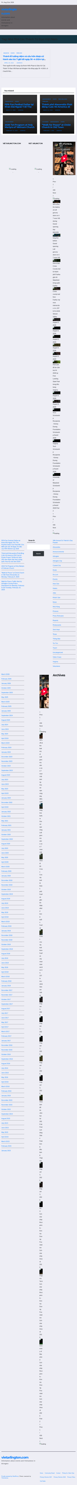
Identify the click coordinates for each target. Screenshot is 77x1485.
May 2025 (4, 697)
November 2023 (6, 761)
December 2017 (6, 990)
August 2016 (5, 1063)
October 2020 (6, 834)
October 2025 (6, 688)
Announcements (46, 99)
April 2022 (4, 807)
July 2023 (4, 779)
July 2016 (4, 1068)
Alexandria (45, 121)
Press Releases (62, 99)
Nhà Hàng (56, 606)
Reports (55, 620)
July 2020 (4, 848)
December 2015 (6, 1100)
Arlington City (9, 101)
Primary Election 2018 (60, 1477)
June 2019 (5, 908)
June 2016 (5, 1073)
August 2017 (5, 1008)
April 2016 (4, 1082)
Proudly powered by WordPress (10, 1476)
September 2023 (7, 770)
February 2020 (6, 871)
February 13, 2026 (12, 130)
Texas (55, 634)
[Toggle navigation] (37, 32)
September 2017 (7, 1004)
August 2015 (5, 1118)
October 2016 (6, 1054)
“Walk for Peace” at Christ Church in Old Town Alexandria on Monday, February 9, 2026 (12, 575)
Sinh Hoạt (56, 629)
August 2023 (5, 775)
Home (41, 1473)
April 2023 (4, 793)
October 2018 (6, 944)
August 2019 (5, 898)
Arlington (6, 53)
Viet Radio (43, 1481)
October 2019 (6, 889)
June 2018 (5, 963)
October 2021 (6, 816)
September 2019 (7, 894)
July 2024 (4, 724)
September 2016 (7, 1059)
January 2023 (6, 798)
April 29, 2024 (9, 63)
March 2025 (5, 702)
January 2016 (6, 1095)
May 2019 (4, 912)
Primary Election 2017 (46, 1477)
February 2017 (6, 1036)
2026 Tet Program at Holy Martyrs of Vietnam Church (19, 126)
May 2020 (4, 857)
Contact (58, 1473)
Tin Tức (55, 643)
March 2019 (5, 921)
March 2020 (5, 866)
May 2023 (4, 789)
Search (31, 540)
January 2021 (6, 830)
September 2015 (7, 1114)
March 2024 (5, 743)
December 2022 (6, 802)
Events (13, 53)
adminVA (19, 63)
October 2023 (6, 766)
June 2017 (5, 1018)
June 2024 (5, 729)
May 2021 (4, 821)
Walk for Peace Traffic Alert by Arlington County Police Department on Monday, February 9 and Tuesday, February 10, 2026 (12, 585)
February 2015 (6, 1146)
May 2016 (4, 1077)
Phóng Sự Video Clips (68, 1473)
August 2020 (5, 844)
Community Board (50, 1473)
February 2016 (6, 1091)
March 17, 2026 (11, 110)
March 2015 (5, 1141)
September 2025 (7, 692)
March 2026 (5, 674)
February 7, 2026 (48, 130)
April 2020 (4, 862)
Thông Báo (19, 53)
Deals (55, 570)
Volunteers (56, 666)
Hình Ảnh (56, 584)
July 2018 (4, 958)
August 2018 (5, 953)
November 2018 (6, 940)
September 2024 (7, 715)
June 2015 (5, 1127)
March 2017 (5, 1031)
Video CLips (57, 657)
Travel (55, 648)
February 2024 (6, 747)
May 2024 (4, 734)
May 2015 (4, 1132)
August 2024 (5, 720)
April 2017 (4, 1027)
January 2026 (6, 683)
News (55, 602)
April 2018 (4, 972)
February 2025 (6, 706)
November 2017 (6, 995)
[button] (70, 32)
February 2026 (6, 679)
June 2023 (5, 784)
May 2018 (4, 967)
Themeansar (4, 1478)
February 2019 (6, 926)
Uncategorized (9, 121)
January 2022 (6, 811)
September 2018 (7, 949)
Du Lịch (55, 574)
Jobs (54, 593)
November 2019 (6, 885)
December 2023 (6, 757)
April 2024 (4, 738)
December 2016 (6, 1045)
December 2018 (6, 935)
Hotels (55, 588)
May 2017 (4, 1022)
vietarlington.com (14, 1457)
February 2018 (6, 981)
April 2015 (4, 1137)
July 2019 (4, 903)
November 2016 (6, 1050)
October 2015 (6, 1109)
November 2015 (6, 1105)
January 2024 (6, 752)
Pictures (55, 611)
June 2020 (5, 853)
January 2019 (6, 931)
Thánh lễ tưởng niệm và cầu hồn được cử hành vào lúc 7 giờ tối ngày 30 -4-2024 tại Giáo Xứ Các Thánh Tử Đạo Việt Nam (23, 59)
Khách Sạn (56, 597)
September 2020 (7, 839)
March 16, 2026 (48, 110)
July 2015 (4, 1123)
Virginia (55, 661)
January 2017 (6, 1040)
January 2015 (6, 1150)
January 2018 (6, 986)
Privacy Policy (71, 1477)
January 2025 (6, 711)
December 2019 (6, 880)
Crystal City (57, 565)
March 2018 (5, 976)
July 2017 (4, 1013)
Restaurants (57, 625)
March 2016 (5, 1086)
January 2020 (6, 876)
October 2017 (6, 999)
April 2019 (4, 917)
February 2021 (6, 825)
